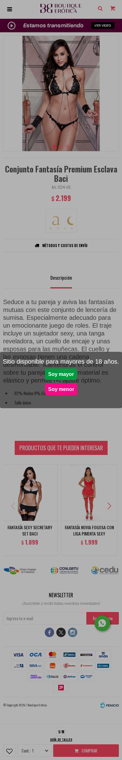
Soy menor (61, 389)
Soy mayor (61, 374)
